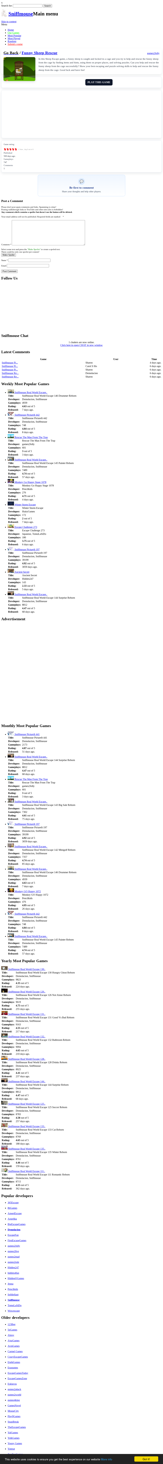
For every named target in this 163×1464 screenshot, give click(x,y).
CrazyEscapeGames (18, 1356)
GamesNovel (14, 1405)
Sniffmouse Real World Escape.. (30, 392)
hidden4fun (13, 1273)
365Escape (13, 1202)
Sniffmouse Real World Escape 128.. (26, 1059)
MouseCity (13, 1411)
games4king (14, 1400)
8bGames (12, 1208)
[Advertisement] (81, 114)
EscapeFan (13, 1235)
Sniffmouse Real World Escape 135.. (26, 1148)
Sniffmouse (20, 14)
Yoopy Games (15, 1443)
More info (106, 1459)
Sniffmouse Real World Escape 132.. (26, 1036)
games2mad (14, 1256)
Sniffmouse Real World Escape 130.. (26, 969)
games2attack (14, 1389)
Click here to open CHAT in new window (81, 345)
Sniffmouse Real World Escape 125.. (26, 1104)
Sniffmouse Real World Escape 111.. (26, 1171)
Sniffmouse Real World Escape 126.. (26, 991)
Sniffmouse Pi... (10, 362)
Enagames (13, 1367)
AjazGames (13, 1340)
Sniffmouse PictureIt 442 (27, 415)
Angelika (12, 1218)
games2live (13, 1251)
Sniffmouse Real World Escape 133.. (26, 1126)
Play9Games (14, 1416)
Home (11, 29)
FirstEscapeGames (17, 1240)
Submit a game (15, 44)
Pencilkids (13, 1289)
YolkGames (13, 1438)
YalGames (13, 1432)
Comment (6, 244)
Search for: (6, 5)
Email (4, 266)
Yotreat (11, 1448)
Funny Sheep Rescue (39, 53)
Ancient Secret (21, 572)
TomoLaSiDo (14, 1305)
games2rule (13, 1262)
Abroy (11, 1335)
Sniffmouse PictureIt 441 (27, 734)
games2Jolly (14, 1246)
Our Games (13, 32)
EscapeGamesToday (18, 1373)
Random (12, 41)
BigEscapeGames (16, 1224)
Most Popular (14, 35)
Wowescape (14, 1310)
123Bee (11, 1324)
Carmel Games (15, 1351)
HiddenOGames (16, 1278)
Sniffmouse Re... (10, 373)
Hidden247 (13, 1267)
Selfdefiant (13, 1294)
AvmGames (14, 1346)
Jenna (10, 1283)
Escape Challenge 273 (25, 527)
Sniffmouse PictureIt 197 (27, 549)
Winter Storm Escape (25, 504)
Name (4, 260)
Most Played (14, 38)
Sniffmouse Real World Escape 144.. (26, 1081)
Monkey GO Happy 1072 (27, 891)
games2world (14, 1394)
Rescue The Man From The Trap (31, 437)
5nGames (12, 1329)
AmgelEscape (15, 1213)
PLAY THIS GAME (99, 82)
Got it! (146, 1459)
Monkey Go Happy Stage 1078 (30, 482)
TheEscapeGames (17, 1427)
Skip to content (8, 21)
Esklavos (12, 1384)
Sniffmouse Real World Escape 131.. (26, 1014)
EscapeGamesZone (17, 1378)
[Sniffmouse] (4, 15)
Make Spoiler (9, 255)
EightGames (14, 1362)
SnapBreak (13, 1421)
